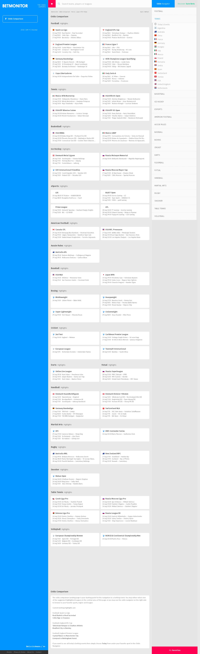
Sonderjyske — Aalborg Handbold (73, 402)
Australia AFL (61, 252)
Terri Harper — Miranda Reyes (72, 315)
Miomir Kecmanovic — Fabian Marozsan (75, 116)
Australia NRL (61, 454)
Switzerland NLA (112, 408)
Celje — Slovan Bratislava (120, 64)
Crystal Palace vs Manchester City (65, 636)
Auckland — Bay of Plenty (120, 459)
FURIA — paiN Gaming (119, 200)
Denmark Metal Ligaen (65, 156)
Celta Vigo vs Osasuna (61, 618)
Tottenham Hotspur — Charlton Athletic (125, 33)
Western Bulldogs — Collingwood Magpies (76, 255)
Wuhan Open (60, 476)
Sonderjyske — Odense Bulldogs (73, 159)
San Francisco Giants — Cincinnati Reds (75, 280)
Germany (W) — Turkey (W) (71, 543)
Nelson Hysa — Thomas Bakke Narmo (124, 303)
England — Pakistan (68, 337)
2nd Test (59, 334)
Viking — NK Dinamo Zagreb (121, 67)
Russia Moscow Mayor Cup (116, 170)
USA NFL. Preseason (113, 230)
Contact (38, 652)
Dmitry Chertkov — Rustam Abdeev (74, 516)
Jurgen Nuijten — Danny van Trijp (73, 377)
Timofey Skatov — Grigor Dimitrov (124, 116)
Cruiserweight (111, 312)
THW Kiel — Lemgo (68, 412)
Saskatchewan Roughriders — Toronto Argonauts (78, 237)
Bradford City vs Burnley (62, 628)
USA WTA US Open (112, 96)
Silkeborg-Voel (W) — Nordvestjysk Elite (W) (127, 397)
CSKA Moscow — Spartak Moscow (123, 175)
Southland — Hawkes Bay (120, 457)
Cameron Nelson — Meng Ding (72, 434)
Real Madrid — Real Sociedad (72, 33)
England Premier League (66, 44)
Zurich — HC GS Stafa (119, 414)
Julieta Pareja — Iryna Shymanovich (124, 101)
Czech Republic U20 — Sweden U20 (74, 173)
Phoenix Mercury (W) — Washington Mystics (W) (78, 138)
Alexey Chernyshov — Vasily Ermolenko (75, 519)
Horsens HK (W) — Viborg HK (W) (123, 402)
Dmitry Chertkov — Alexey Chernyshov (75, 521)
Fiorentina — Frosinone (120, 81)
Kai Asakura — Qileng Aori (71, 439)
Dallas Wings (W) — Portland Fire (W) (74, 136)
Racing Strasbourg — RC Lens (121, 50)
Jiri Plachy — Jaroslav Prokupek (72, 506)
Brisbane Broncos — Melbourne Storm (75, 457)
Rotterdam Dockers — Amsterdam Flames (76, 352)
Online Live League (63, 371)
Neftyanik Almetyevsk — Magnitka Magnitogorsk (128, 159)
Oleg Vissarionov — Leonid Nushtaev (124, 521)
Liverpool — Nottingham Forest (73, 50)
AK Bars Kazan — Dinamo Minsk (122, 173)
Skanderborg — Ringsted (70, 397)
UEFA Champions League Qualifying (120, 59)
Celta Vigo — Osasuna (69, 35)
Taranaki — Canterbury (119, 461)
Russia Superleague (114, 371)
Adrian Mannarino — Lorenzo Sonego (75, 113)
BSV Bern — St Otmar (119, 416)
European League (62, 349)
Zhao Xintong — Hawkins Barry (72, 484)
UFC (57, 431)
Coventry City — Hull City (70, 52)
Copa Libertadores (63, 73)
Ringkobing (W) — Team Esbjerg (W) (123, 399)
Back (141, 12)
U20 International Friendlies (67, 170)
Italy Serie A (110, 73)
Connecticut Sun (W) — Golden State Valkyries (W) (79, 141)
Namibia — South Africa (120, 352)
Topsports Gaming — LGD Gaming (123, 215)
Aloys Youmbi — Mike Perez (121, 315)
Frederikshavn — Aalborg (70, 163)
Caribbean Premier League (116, 334)
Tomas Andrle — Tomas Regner (72, 504)
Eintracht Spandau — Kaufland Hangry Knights (77, 210)
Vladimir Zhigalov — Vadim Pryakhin (124, 504)
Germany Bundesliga (64, 59)
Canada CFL (60, 230)
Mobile (9, 652)
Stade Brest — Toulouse (120, 52)
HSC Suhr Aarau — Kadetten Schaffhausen (126, 412)
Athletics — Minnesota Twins (71, 278)
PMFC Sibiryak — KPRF (119, 375)
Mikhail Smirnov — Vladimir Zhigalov (124, 506)
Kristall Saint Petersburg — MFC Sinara (125, 379)
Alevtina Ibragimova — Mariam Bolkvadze (126, 99)
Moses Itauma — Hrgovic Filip (122, 305)
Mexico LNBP (110, 133)
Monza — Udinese (118, 79)
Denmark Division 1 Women (116, 394)
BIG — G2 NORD (67, 212)
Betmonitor (54, 12)
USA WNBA (59, 133)
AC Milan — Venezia (118, 76)
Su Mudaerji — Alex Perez (71, 436)
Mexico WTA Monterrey (64, 96)
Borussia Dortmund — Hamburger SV (74, 67)
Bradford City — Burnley (120, 35)
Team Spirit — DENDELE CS (121, 198)
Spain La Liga (61, 30)
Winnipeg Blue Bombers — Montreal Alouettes (78, 233)
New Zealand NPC (113, 454)
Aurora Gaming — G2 (119, 196)
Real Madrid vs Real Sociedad (64, 615)
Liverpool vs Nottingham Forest (65, 638)
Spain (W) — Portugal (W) (70, 539)
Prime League (61, 207)
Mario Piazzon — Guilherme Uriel (123, 434)
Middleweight (61, 297)
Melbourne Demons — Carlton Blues (74, 258)
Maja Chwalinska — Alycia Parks (72, 104)
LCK (56, 193)
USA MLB (59, 275)
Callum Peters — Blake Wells (71, 300)
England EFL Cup (112, 30)
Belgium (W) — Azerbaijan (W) (72, 541)
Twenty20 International (115, 349)
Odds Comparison (15, 19)
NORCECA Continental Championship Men (122, 536)
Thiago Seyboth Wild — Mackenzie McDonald (127, 118)
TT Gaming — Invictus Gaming (122, 210)
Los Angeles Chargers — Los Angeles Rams (126, 237)
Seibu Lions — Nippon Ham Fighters (124, 280)
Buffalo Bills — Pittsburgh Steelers (123, 233)
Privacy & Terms (19, 652)
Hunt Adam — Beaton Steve (71, 379)
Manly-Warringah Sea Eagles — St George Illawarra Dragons (82, 459)
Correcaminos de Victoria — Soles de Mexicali (128, 136)
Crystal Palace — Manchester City (73, 48)
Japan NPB (109, 275)
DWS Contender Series (115, 431)
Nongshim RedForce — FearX (72, 198)
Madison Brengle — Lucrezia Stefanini (125, 104)
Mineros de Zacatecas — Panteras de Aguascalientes (129, 141)
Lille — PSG (116, 48)
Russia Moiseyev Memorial (116, 156)
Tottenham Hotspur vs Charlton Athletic (68, 626)
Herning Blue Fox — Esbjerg (71, 161)
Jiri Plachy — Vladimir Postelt (72, 502)
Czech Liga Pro (61, 499)
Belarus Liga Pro (62, 513)
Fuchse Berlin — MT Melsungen (72, 414)
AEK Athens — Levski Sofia (121, 62)
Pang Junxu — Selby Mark (70, 482)
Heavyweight (111, 297)
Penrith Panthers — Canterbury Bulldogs (75, 461)
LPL (106, 207)
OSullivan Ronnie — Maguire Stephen (75, 479)
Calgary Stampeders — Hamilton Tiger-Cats (76, 235)
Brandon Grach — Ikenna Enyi (122, 300)
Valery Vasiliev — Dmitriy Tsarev (122, 519)
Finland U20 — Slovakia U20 (71, 175)
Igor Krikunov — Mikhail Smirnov (123, 502)
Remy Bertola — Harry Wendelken (123, 113)
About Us (30, 652)
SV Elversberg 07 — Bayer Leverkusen (74, 64)
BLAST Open (110, 193)
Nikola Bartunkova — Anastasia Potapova (76, 101)
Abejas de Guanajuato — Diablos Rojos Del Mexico (129, 138)
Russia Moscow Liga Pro (115, 499)
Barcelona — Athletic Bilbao (71, 38)
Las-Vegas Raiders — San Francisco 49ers (125, 235)
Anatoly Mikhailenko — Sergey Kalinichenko (127, 516)
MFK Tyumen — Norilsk (119, 377)
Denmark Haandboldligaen (67, 394)
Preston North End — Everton (122, 38)
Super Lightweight (63, 312)
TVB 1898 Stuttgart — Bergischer (72, 416)
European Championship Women (69, 536)
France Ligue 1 (111, 44)
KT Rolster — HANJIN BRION (71, 196)
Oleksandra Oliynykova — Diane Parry (75, 99)
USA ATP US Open (112, 110)
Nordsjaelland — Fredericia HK (72, 399)
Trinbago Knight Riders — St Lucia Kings (125, 337)
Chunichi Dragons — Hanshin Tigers (124, 282)
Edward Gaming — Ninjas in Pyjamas (124, 212)
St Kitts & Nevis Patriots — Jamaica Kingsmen (127, 340)
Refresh (147, 12)
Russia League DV (112, 513)
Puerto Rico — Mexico (119, 539)
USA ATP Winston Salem (65, 110)
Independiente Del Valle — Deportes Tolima (77, 76)
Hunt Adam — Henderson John (72, 375)
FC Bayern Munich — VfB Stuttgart (73, 62)
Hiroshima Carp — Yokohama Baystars (124, 278)
